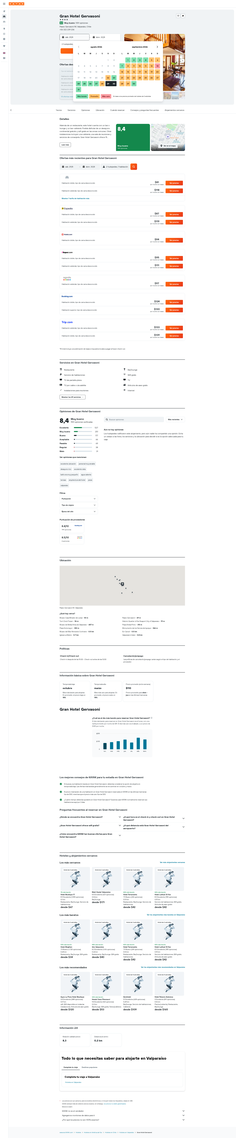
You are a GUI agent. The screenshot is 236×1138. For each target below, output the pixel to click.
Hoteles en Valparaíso (73, 1082)
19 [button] (90, 78)
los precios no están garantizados (115, 1104)
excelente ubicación (68, 464)
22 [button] (108, 78)
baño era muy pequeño (69, 474)
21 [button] (102, 78)
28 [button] (102, 83)
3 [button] (78, 66)
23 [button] (114, 78)
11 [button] (84, 72)
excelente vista (80, 469)
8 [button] (108, 66)
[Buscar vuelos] (4, 11)
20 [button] (96, 78)
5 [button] (90, 66)
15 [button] (108, 72)
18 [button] (84, 78)
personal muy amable (87, 464)
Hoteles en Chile (110, 1132)
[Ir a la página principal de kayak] (16, 3)
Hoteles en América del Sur (93, 1132)
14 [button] (102, 72)
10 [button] (79, 72)
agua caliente (86, 474)
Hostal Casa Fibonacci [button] (101, 999)
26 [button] (90, 83)
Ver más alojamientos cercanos (172, 862)
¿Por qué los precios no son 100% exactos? (80, 1120)
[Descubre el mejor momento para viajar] (4, 39)
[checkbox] (72, 528)
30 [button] (114, 83)
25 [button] (84, 83)
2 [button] (114, 60)
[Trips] (4, 46)
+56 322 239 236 (67, 29)
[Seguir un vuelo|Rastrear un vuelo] (4, 33)
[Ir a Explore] (4, 28)
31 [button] (79, 89)
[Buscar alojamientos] (4, 16)
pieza (90, 480)
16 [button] (114, 72)
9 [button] (114, 66)
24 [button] (78, 83)
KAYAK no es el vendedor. (73, 1111)
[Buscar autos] (4, 21)
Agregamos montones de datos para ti (78, 1115)
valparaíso (64, 485)
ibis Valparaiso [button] (98, 947)
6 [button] (96, 66)
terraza (63, 480)
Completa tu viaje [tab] (71, 1067)
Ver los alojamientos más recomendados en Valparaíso (163, 967)
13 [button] (96, 72)
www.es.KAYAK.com (66, 1132)
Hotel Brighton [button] (66, 947)
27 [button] (96, 83)
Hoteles (78, 1132)
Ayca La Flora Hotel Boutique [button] (72, 997)
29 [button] (108, 83)
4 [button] (84, 66)
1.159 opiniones (81, 23)
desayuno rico (66, 469)
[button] (4, 4)
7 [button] (102, 66)
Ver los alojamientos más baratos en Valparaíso (166, 915)
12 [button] (90, 72)
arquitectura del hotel (77, 480)
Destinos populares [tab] (89, 1067)
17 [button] (78, 78)
